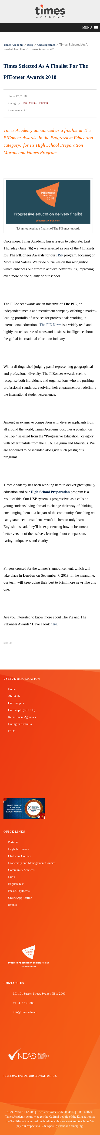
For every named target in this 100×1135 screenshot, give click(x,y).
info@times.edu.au (25, 1012)
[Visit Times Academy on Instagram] (19, 1092)
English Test (16, 884)
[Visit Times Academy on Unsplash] (12, 1092)
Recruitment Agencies (22, 717)
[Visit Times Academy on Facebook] (5, 1092)
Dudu (11, 877)
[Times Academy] (50, 11)
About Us (14, 696)
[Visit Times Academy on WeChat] (26, 1092)
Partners (13, 842)
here (54, 624)
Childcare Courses (19, 856)
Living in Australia (20, 724)
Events (12, 904)
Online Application (20, 897)
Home (12, 689)
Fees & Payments (19, 890)
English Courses (18, 849)
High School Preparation (50, 492)
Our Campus (16, 703)
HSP (59, 255)
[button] (87, 27)
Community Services (21, 870)
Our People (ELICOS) (21, 710)
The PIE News (50, 325)
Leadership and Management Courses (31, 863)
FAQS (11, 731)
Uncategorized (35, 103)
